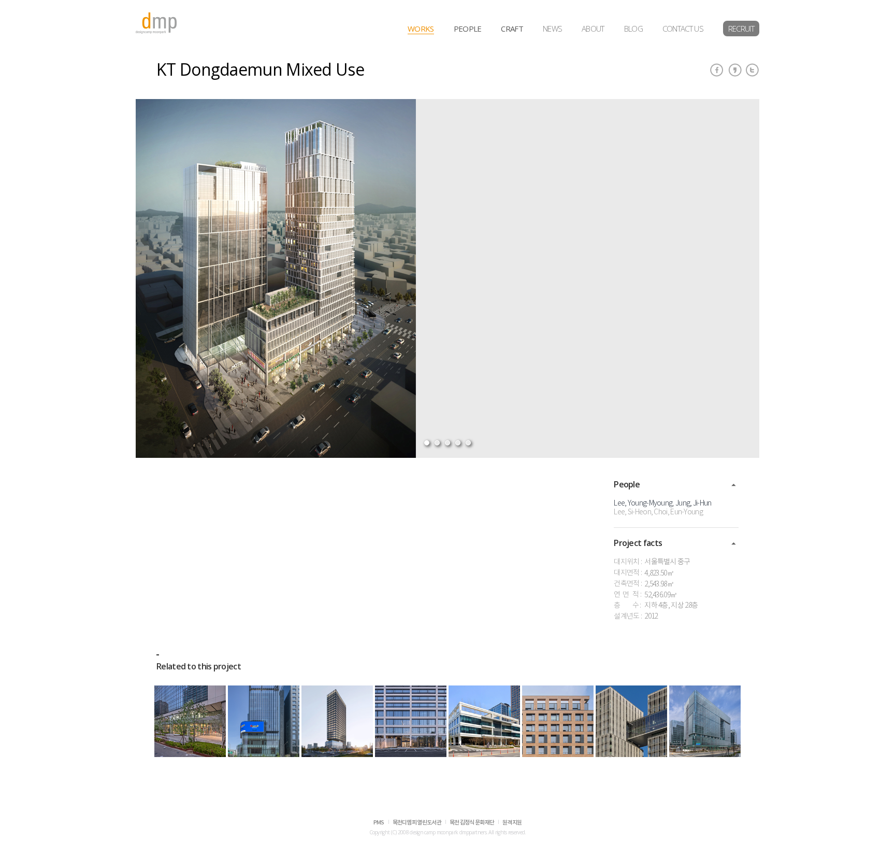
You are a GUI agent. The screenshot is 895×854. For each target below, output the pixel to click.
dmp (156, 23)
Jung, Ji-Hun (693, 503)
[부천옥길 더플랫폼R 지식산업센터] (558, 721)
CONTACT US (682, 28)
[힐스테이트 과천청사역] (410, 721)
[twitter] (752, 70)
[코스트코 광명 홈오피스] (484, 721)
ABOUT (593, 28)
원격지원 (512, 822)
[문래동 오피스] (337, 721)
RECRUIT (741, 28)
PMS (378, 822)
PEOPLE (468, 28)
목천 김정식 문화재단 (472, 822)
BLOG (633, 28)
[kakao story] (735, 70)
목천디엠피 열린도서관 (417, 822)
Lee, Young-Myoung (643, 503)
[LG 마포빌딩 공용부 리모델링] (190, 721)
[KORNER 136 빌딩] (263, 721)
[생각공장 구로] (631, 721)
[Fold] (734, 485)
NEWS (552, 28)
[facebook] (717, 70)
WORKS (421, 28)
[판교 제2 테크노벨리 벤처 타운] (705, 721)
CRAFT (512, 28)
